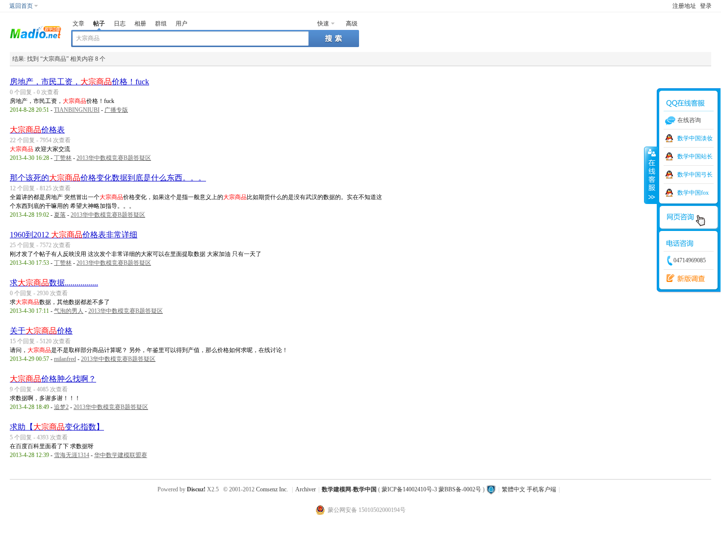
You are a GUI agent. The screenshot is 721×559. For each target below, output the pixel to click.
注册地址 (684, 5)
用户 (181, 23)
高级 (352, 23)
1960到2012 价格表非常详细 (73, 234)
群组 (161, 23)
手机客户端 (541, 489)
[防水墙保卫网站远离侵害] (491, 489)
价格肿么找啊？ (53, 379)
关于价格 (41, 331)
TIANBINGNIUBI (77, 109)
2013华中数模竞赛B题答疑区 (114, 157)
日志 (120, 23)
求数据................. (54, 283)
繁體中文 (513, 489)
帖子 (99, 23)
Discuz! (196, 489)
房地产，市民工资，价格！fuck (79, 81)
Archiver (305, 489)
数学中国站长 (695, 156)
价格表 (37, 130)
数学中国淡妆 (695, 138)
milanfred (65, 359)
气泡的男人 (68, 310)
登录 (706, 5)
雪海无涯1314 (71, 455)
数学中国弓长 (695, 174)
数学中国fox (693, 192)
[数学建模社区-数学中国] (35, 31)
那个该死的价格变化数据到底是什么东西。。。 (108, 178)
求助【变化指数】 (57, 427)
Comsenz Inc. (272, 489)
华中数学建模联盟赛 (120, 455)
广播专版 (116, 109)
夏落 (60, 214)
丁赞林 (63, 157)
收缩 (651, 175)
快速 (323, 23)
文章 (78, 23)
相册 (140, 23)
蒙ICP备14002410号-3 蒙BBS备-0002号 (431, 489)
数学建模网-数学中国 (349, 489)
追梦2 (61, 407)
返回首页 (21, 5)
